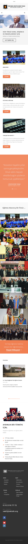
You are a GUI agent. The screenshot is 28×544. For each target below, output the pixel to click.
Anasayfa (6, 479)
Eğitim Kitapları (19, 491)
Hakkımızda (19, 479)
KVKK (14, 1)
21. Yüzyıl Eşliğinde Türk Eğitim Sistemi (12, 379)
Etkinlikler (6, 481)
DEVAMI (6, 76)
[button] (2, 21)
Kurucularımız (19, 481)
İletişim (5, 483)
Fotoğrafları (6, 493)
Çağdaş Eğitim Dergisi (19, 494)
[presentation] (26, 378)
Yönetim (18, 483)
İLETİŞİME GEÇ (9, 40)
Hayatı (5, 491)
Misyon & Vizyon (20, 485)
